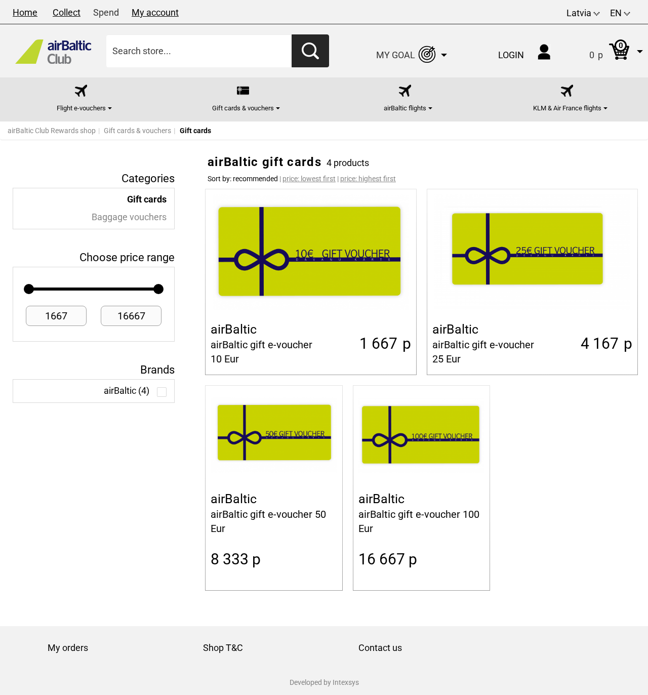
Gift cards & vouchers (137, 131)
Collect (66, 12)
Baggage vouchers (129, 217)
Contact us (380, 647)
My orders (68, 647)
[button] (606, 50)
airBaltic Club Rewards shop (52, 131)
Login (511, 55)
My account (155, 12)
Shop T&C (223, 647)
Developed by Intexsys (324, 682)
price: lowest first (309, 179)
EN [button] (617, 13)
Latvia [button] (579, 13)
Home (25, 12)
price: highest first (368, 179)
